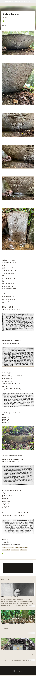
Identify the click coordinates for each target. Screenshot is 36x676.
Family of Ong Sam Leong (11, 651)
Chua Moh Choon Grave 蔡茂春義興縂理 (14, 623)
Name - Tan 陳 (6, 549)
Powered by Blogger (19, 671)
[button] (3, 21)
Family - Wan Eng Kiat (21, 547)
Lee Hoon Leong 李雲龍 (9, 596)
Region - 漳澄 (15, 549)
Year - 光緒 (23, 549)
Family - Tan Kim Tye (8, 547)
